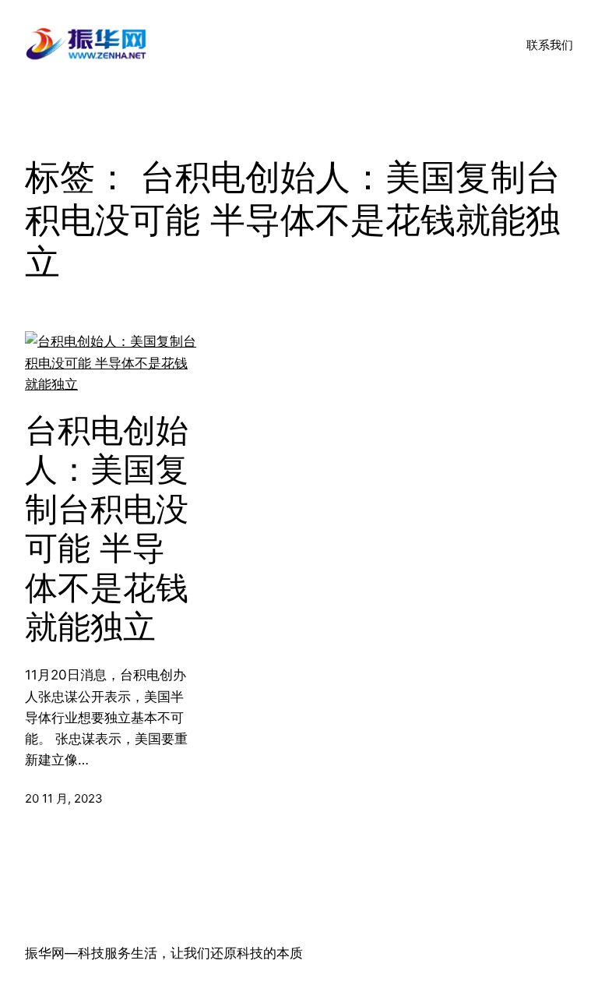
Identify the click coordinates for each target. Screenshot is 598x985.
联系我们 (549, 44)
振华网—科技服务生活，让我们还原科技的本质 (164, 953)
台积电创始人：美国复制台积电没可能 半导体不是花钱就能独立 (106, 528)
